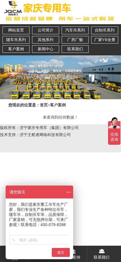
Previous (5, 74)
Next (115, 74)
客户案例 (58, 105)
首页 (44, 105)
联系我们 (101, 257)
